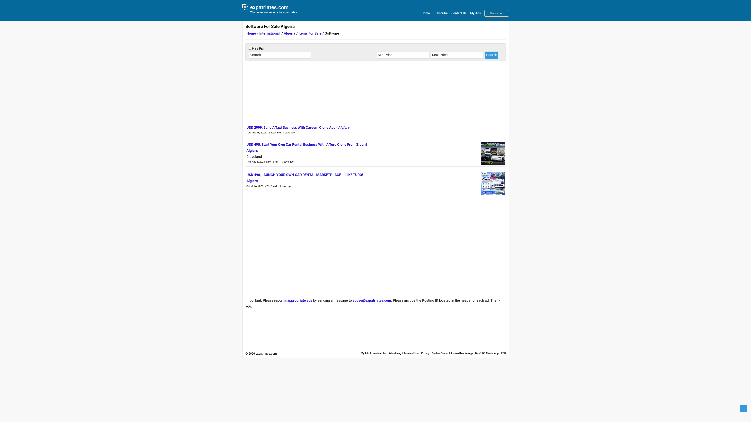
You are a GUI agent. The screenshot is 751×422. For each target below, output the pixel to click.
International (269, 33)
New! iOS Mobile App (487, 353)
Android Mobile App (462, 353)
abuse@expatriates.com (372, 300)
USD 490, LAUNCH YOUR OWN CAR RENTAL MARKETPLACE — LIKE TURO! (304, 175)
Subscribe (441, 13)
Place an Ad (496, 13)
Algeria (289, 33)
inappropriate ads (298, 300)
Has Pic (257, 48)
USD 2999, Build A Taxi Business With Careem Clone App (290, 127)
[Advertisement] (375, 92)
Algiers (343, 127)
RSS (503, 353)
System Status (440, 353)
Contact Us (458, 13)
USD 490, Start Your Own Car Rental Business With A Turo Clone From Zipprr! (306, 144)
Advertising (394, 353)
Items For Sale (310, 33)
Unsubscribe (379, 353)
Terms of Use (411, 353)
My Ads (475, 13)
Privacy (425, 353)
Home (425, 13)
